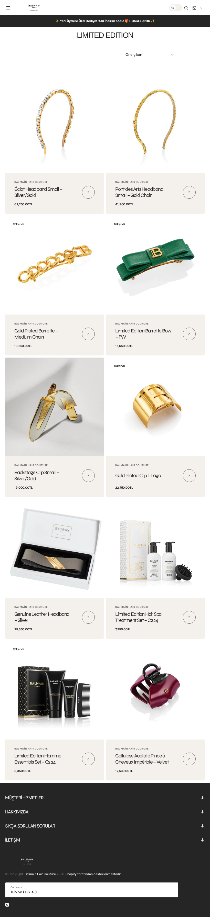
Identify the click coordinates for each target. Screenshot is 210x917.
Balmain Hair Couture (40, 874)
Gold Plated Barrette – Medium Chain (36, 334)
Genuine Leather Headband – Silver (41, 617)
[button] (8, 8)
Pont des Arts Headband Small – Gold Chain (139, 192)
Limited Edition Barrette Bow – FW (143, 334)
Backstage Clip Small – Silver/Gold (36, 475)
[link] (54, 123)
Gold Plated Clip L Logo (138, 475)
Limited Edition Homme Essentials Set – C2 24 (37, 759)
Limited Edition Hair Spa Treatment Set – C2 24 (138, 617)
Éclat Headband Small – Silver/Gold (38, 192)
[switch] (175, 7)
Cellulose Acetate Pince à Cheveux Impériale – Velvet (142, 759)
